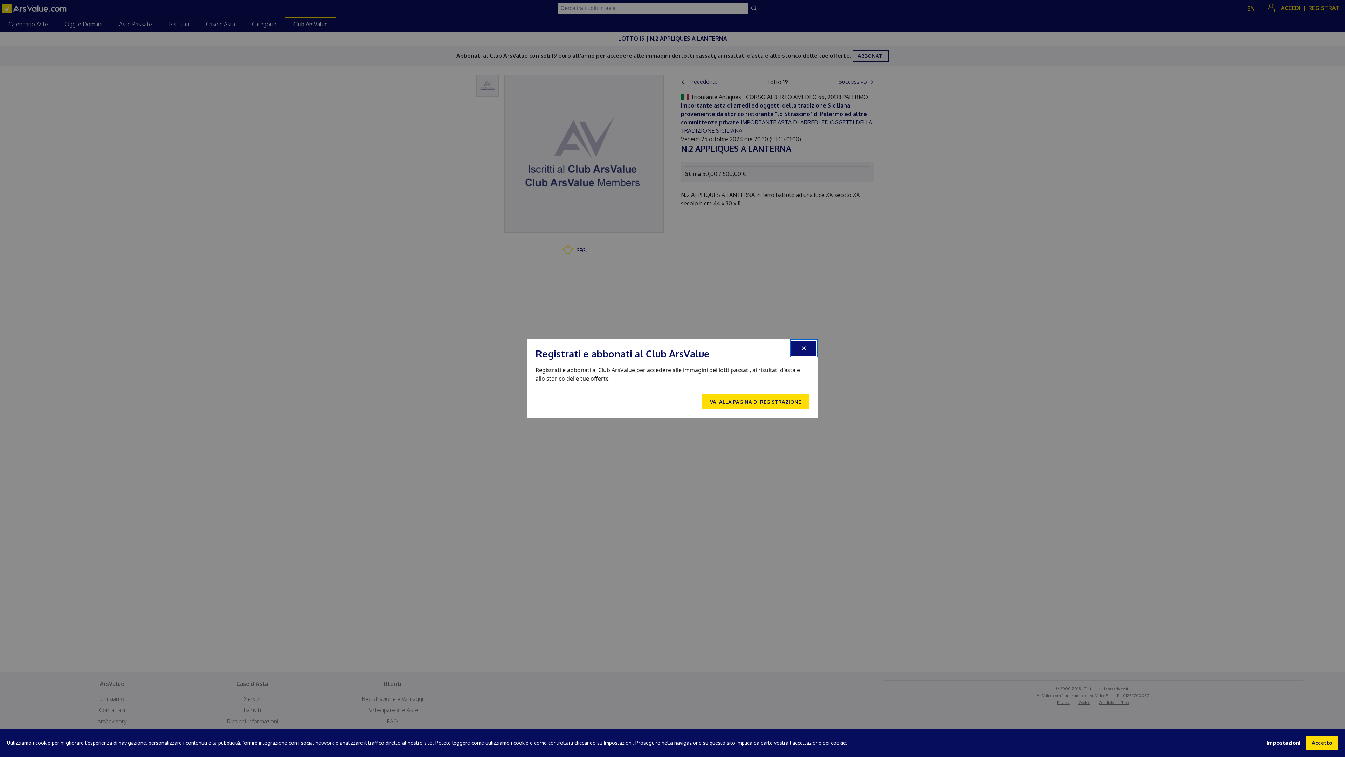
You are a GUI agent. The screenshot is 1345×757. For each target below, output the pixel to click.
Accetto (1322, 742)
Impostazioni (1284, 742)
